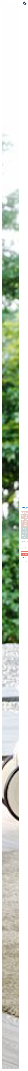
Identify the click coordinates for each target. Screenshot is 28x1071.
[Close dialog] (24, 3)
